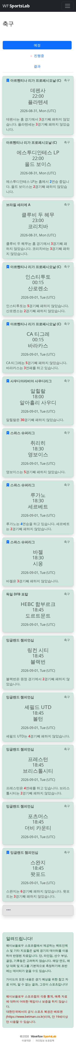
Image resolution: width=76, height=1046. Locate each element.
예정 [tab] (37, 45)
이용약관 (26, 1040)
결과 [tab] (37, 66)
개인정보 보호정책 (44, 1040)
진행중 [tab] (38, 55)
